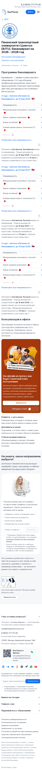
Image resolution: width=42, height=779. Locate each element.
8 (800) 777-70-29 (32, 5)
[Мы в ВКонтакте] (12, 666)
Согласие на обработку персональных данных (19, 731)
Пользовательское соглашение (13, 722)
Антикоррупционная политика (13, 737)
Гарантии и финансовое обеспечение (16, 734)
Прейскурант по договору (11, 728)
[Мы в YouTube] (36, 666)
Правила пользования (10, 725)
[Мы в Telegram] (8, 666)
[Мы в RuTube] (26, 666)
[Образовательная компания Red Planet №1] (9, 12)
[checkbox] (4, 535)
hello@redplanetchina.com (12, 629)
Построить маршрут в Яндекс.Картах (16, 643)
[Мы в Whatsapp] (31, 666)
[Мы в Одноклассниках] (17, 666)
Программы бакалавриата (13, 57)
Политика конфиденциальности (14, 719)
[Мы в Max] (3, 666)
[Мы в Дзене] (22, 666)
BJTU (6, 19)
